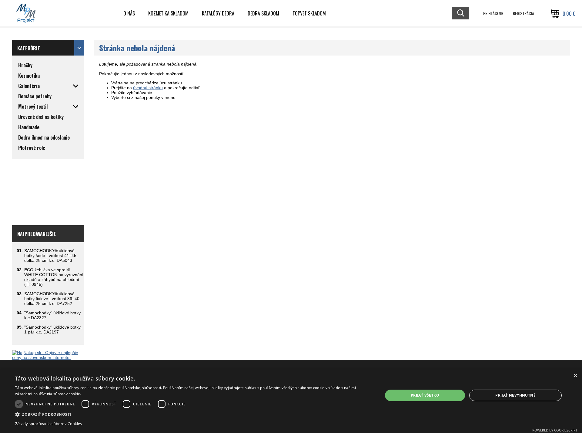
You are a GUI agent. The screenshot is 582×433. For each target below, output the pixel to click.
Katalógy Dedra (218, 13)
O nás (129, 13)
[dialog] (291, 401)
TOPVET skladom (309, 13)
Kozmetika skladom (168, 13)
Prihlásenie (493, 13)
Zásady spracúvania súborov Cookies (48, 423)
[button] (193, 414)
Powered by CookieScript (554, 430)
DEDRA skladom (263, 13)
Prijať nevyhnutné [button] (515, 395)
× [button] (575, 376)
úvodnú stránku (148, 87)
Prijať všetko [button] (425, 395)
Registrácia (523, 13)
